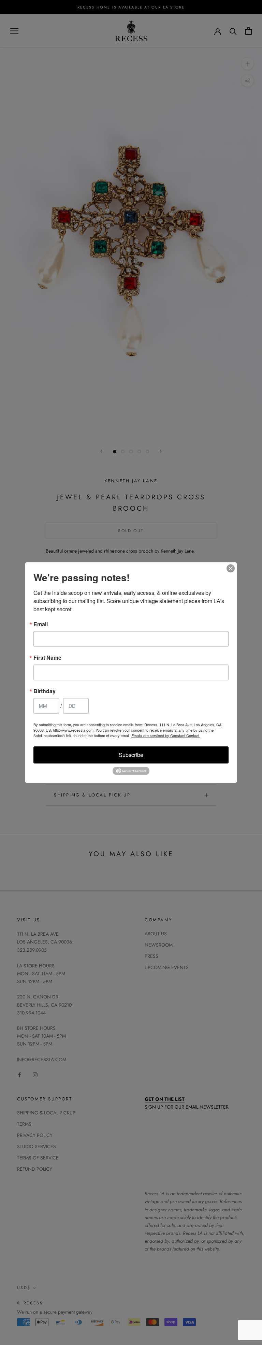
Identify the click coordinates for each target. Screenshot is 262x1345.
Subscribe (131, 755)
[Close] (231, 568)
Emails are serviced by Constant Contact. (165, 735)
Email (40, 624)
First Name (47, 657)
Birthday (44, 691)
